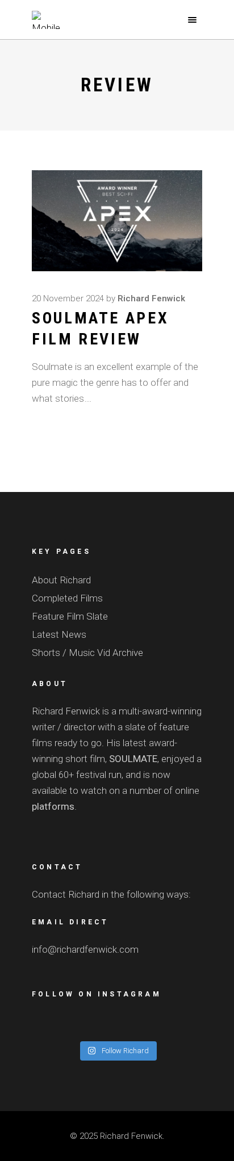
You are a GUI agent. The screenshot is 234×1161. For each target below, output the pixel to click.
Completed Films (67, 598)
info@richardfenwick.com (85, 949)
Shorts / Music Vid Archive (87, 652)
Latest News (59, 634)
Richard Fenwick (151, 298)
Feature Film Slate (70, 616)
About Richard (61, 580)
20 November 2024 (68, 298)
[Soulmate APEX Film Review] (117, 220)
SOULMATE (132, 758)
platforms (53, 806)
